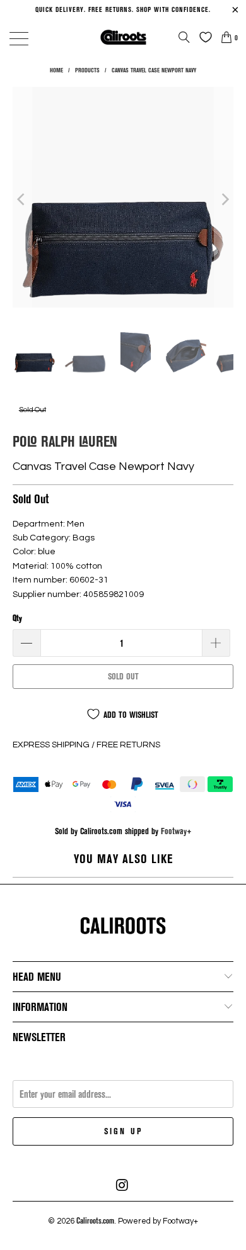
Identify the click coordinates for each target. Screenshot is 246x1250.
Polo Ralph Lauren (65, 441)
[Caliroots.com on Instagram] (122, 1185)
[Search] (184, 37)
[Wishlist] (202, 37)
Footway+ (176, 830)
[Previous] (22, 199)
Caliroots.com (95, 1220)
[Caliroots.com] (123, 37)
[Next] (224, 199)
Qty (17, 618)
